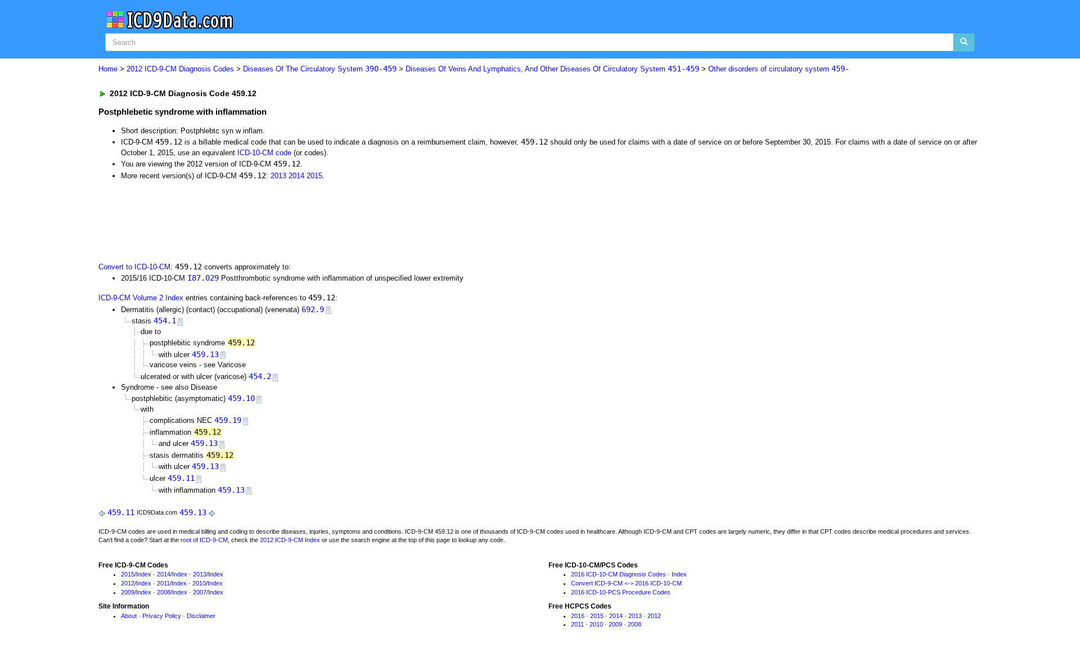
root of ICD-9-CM (204, 540)
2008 (163, 592)
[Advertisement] (299, 220)
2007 (199, 592)
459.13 (205, 354)
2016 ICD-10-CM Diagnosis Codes (618, 574)
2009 (127, 592)
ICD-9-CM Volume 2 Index (140, 298)
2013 (278, 176)
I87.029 (203, 277)
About (129, 615)
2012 (127, 583)
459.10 (241, 398)
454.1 (165, 320)
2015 (314, 176)
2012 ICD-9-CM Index (290, 540)
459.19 (227, 420)
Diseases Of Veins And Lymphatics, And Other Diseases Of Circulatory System (552, 69)
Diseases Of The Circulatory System (320, 69)
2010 (199, 583)
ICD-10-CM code (264, 152)
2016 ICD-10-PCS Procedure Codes (620, 592)
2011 (163, 583)
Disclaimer (201, 615)
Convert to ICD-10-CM (134, 267)
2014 (296, 176)
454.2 (260, 376)
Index (143, 574)
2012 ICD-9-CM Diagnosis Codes (180, 69)
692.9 (313, 309)
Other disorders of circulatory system (778, 69)
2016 (577, 615)
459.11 (181, 478)
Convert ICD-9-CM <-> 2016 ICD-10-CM (626, 583)
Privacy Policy (161, 615)
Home (108, 69)
